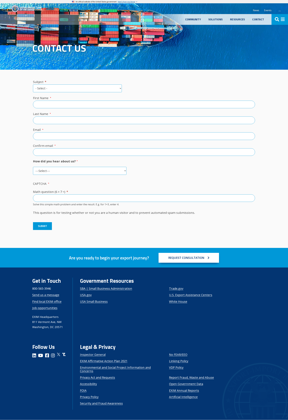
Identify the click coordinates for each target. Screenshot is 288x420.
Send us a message (45, 295)
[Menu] (280, 19)
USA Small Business (94, 301)
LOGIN (50, 8)
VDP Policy (176, 367)
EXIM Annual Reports (184, 390)
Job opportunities (44, 308)
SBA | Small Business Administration (106, 288)
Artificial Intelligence (183, 397)
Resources (237, 19)
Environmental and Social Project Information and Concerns (115, 369)
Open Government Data (186, 384)
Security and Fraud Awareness (101, 403)
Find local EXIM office (47, 301)
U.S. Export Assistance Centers (190, 295)
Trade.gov (176, 288)
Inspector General (93, 355)
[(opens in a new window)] (34, 356)
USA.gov (86, 295)
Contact (258, 19)
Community (193, 19)
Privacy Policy (89, 397)
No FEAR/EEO (178, 355)
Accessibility (88, 384)
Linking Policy (178, 361)
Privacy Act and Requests (97, 377)
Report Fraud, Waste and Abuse (191, 377)
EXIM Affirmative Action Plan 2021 (104, 361)
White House (178, 301)
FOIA (83, 390)
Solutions (215, 19)
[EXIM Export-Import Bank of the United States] (28, 8)
